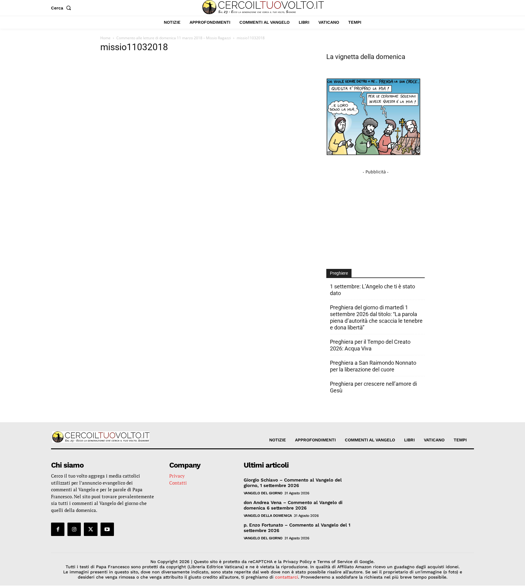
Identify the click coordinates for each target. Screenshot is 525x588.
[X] (90, 529)
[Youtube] (107, 529)
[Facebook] (57, 529)
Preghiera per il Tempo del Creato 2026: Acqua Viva (370, 345)
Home (105, 37)
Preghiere (339, 273)
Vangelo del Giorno (263, 493)
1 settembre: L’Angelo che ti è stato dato (372, 289)
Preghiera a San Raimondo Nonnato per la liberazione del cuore (373, 366)
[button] (62, 8)
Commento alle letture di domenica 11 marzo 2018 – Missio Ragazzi (173, 37)
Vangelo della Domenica (268, 515)
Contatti (178, 483)
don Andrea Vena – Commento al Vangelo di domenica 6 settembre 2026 (293, 505)
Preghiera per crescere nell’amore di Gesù (373, 387)
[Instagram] (74, 529)
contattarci (286, 577)
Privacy (177, 476)
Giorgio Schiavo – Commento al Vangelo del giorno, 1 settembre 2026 (293, 482)
